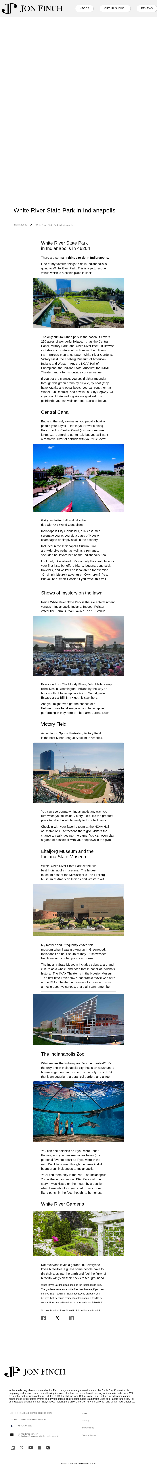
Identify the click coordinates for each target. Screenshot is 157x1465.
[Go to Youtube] (30, 1447)
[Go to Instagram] (48, 1448)
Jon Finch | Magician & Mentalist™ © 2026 (78, 1464)
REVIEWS (147, 8)
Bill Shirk (66, 697)
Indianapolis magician (21, 1390)
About (84, 1413)
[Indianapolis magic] (35, 1371)
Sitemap (85, 1421)
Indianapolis (20, 224)
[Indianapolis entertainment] (32, 8)
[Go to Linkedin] (13, 1448)
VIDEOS (84, 8)
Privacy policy (88, 1428)
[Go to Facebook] (40, 1447)
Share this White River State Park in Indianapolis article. (71, 1310)
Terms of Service (89, 1435)
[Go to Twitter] (21, 1448)
